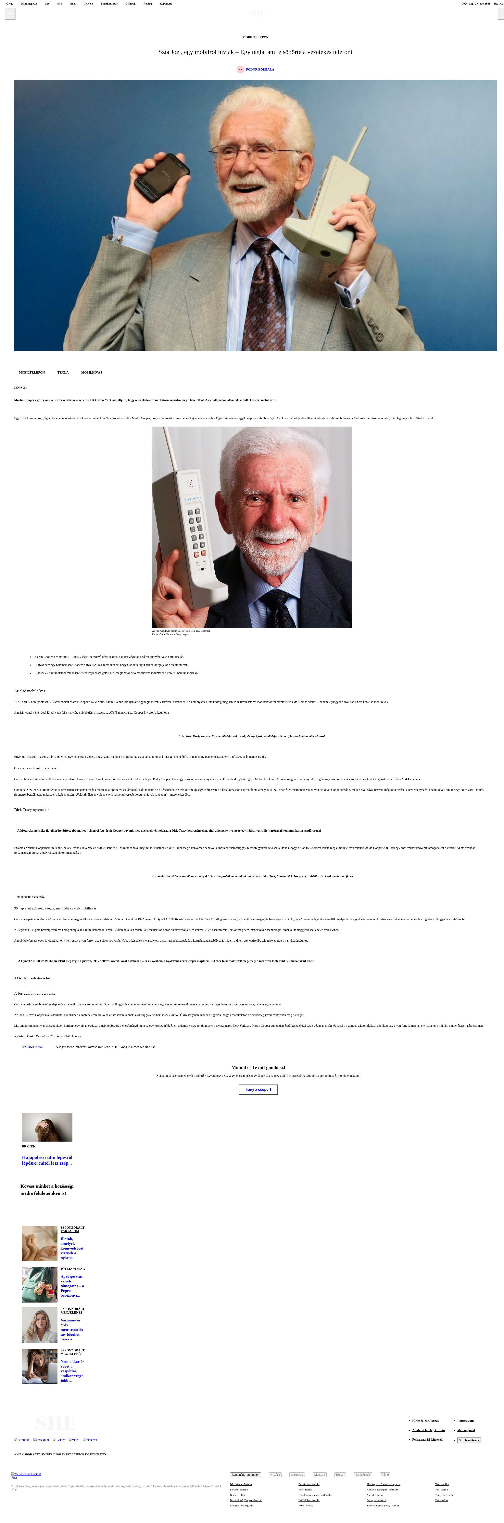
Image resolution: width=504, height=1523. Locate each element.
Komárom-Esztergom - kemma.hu (382, 1489)
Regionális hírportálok (245, 1474)
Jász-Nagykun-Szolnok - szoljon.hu (383, 1484)
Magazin (319, 1474)
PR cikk (28, 1146)
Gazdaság (297, 1474)
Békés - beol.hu (237, 1495)
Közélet (275, 1474)
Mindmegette (29, 3)
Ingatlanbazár (109, 3)
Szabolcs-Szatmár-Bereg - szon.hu (383, 1505)
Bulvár (340, 1474)
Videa (72, 3)
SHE (115, 1047)
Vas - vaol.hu (441, 1489)
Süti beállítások (469, 1440)
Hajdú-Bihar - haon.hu (309, 1500)
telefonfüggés (237, 848)
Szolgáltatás (363, 1474)
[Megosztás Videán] (80, 1209)
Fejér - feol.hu (305, 1489)
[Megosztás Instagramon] (53, 1209)
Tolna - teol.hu (442, 1484)
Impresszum (465, 1420)
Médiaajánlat (466, 1430)
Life (47, 3)
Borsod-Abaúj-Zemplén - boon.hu (246, 1500)
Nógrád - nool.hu (375, 1495)
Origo (9, 3)
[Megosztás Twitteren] (486, 387)
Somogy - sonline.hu (376, 1500)
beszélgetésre (49, 930)
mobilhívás (91, 372)
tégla (63, 372)
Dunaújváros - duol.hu (309, 1484)
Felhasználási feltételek (427, 1439)
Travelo (88, 3)
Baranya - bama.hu (239, 1489)
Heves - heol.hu (305, 1505)
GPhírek (130, 3)
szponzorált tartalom (73, 1229)
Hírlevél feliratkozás (425, 1420)
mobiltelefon (256, 37)
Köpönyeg (166, 3)
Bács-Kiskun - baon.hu (241, 1484)
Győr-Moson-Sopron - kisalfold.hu (315, 1495)
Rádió (385, 1474)
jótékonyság (73, 1268)
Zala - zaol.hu (441, 1500)
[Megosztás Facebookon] (476, 387)
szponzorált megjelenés (73, 1310)
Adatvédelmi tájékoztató (428, 1430)
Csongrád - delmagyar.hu (242, 1505)
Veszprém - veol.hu (444, 1495)
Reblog (148, 3)
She (59, 3)
